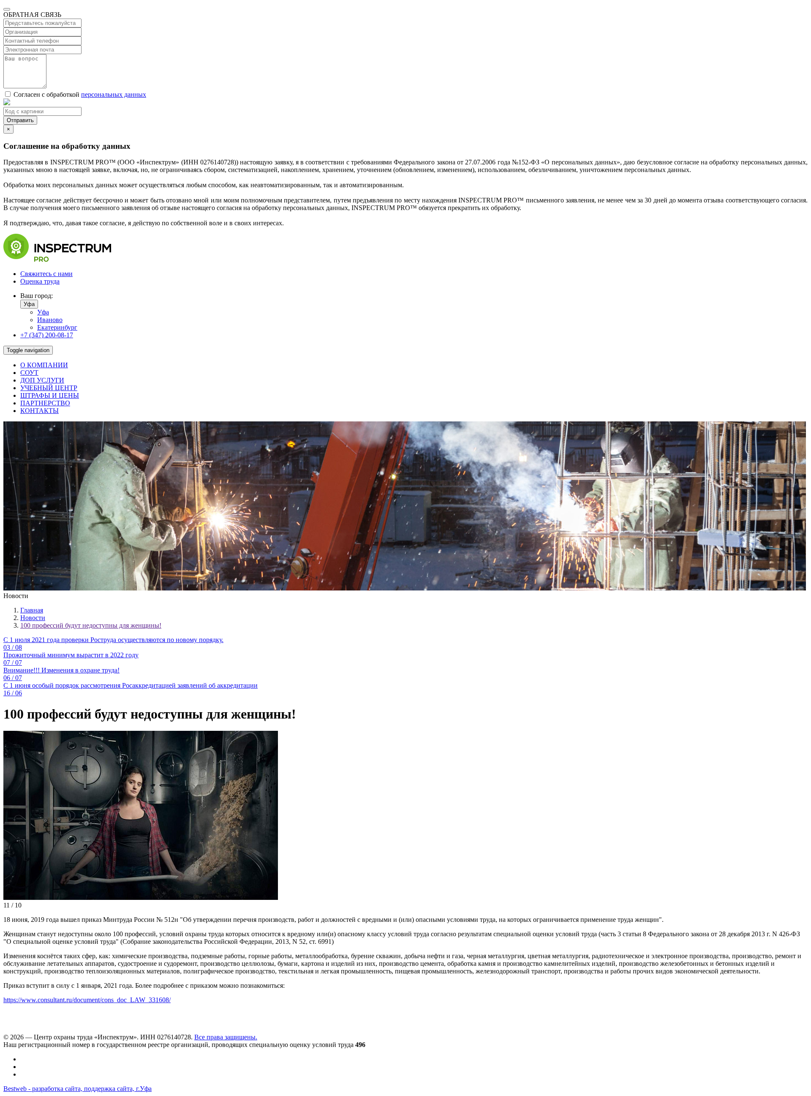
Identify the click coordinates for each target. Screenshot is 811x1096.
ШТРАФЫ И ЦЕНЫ (49, 395)
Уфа (29, 304)
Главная (31, 610)
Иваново (50, 319)
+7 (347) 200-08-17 (46, 335)
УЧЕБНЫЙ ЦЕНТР (48, 387)
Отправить (20, 120)
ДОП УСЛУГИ (42, 380)
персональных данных (113, 94)
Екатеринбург (57, 327)
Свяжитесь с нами (46, 273)
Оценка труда (40, 281)
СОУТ (29, 372)
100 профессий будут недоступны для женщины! (90, 625)
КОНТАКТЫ (39, 410)
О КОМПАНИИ (44, 365)
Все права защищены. (225, 1037)
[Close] (6, 9)
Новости (32, 617)
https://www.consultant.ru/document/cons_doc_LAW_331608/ (87, 999)
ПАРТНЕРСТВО (45, 403)
